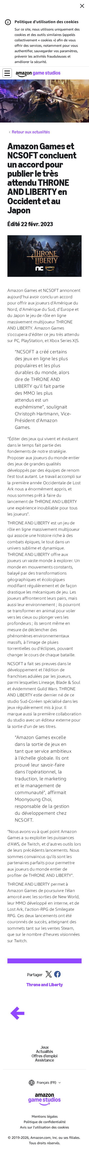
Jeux (45, 1047)
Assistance (44, 1060)
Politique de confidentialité (45, 1122)
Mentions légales (45, 1116)
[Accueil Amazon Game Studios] (38, 74)
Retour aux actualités (31, 132)
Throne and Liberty (44, 985)
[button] (7, 73)
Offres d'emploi (44, 1056)
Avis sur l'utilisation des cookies (44, 1127)
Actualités (44, 1051)
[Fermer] (82, 6)
